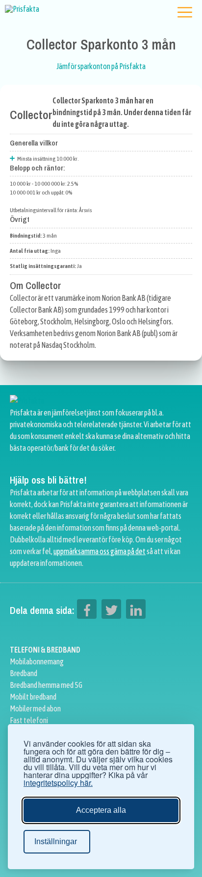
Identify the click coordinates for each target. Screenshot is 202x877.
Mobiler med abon (35, 708)
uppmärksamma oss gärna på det (99, 551)
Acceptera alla (101, 810)
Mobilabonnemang (37, 661)
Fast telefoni (29, 720)
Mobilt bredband (33, 696)
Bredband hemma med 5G (46, 685)
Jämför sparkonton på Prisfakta (101, 66)
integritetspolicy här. (58, 783)
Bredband (23, 673)
